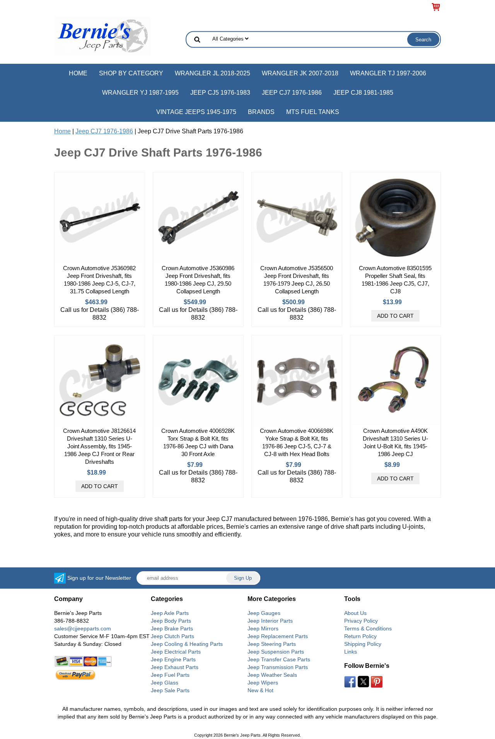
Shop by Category (131, 73)
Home (78, 73)
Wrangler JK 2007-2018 (300, 73)
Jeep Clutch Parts (172, 636)
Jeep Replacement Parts (278, 636)
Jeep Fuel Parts (170, 675)
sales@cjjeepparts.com (82, 628)
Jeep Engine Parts (173, 659)
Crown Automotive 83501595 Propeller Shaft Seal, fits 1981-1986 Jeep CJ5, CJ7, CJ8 (395, 280)
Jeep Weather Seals (272, 675)
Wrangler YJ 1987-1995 (140, 92)
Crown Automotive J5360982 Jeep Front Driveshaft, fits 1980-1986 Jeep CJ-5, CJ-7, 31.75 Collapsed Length (99, 280)
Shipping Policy (362, 644)
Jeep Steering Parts (272, 644)
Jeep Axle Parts (170, 613)
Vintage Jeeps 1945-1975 (196, 112)
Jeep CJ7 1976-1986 (292, 92)
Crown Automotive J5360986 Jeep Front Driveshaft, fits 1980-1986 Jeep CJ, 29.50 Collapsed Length (198, 280)
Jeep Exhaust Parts (174, 667)
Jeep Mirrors (263, 628)
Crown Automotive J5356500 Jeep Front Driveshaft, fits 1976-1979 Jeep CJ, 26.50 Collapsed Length (296, 280)
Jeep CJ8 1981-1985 (363, 92)
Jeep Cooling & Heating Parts (187, 644)
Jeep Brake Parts (172, 628)
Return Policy (360, 636)
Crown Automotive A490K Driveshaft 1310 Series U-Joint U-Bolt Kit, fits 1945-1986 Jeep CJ (395, 442)
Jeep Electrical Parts (176, 652)
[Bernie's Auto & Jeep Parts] (102, 35)
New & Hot (260, 690)
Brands (261, 112)
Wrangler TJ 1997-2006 (388, 73)
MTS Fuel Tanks (312, 112)
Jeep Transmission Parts (278, 667)
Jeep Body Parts (171, 621)
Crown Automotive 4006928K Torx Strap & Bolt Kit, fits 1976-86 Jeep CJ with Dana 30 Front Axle (198, 442)
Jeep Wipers (263, 682)
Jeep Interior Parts (270, 621)
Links (350, 652)
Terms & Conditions (368, 628)
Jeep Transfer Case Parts (279, 659)
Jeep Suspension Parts (276, 652)
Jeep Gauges (264, 613)
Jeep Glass (164, 682)
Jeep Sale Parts (170, 690)
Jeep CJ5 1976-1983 (220, 92)
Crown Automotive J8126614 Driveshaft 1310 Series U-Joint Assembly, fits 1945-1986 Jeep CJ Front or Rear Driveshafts (99, 446)
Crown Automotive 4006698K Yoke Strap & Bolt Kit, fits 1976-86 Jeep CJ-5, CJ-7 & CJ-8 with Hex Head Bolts (296, 442)
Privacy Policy (361, 621)
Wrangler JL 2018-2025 (212, 73)
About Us (355, 613)
